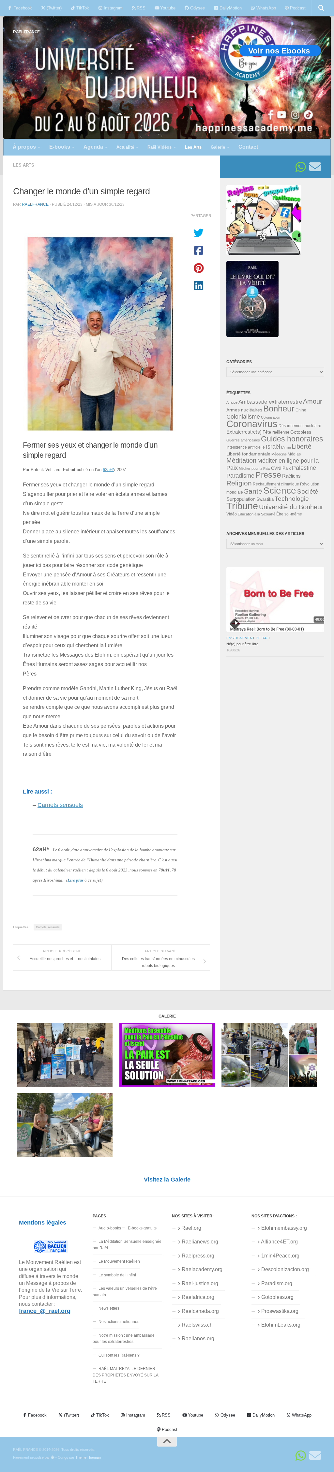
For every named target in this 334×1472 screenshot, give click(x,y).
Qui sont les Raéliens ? (119, 1355)
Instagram (112, 8)
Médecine (279, 454)
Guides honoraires (292, 439)
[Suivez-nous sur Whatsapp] (301, 167)
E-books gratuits (142, 1228)
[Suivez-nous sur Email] (315, 167)
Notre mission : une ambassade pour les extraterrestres (124, 1338)
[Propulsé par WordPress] (52, 1457)
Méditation (241, 460)
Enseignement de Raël (248, 638)
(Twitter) (53, 8)
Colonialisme (243, 416)
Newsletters (109, 1308)
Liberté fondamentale (248, 453)
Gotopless (300, 432)
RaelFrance (35, 204)
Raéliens (291, 476)
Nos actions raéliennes (119, 1321)
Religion (239, 483)
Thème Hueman (88, 1457)
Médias (294, 454)
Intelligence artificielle (245, 447)
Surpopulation (240, 499)
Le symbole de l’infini (117, 1275)
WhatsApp (265, 8)
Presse (268, 474)
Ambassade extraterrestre (270, 402)
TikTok (82, 8)
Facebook (22, 8)
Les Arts (23, 165)
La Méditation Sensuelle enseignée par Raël (127, 1244)
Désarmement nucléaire (300, 426)
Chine (301, 410)
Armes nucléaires (244, 409)
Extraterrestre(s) (244, 432)
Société (307, 491)
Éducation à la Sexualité (256, 514)
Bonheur (279, 408)
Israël (273, 446)
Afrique (231, 402)
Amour (312, 401)
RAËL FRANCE (26, 32)
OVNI (276, 468)
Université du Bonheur (291, 507)
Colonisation (270, 417)
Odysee (197, 8)
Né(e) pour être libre (242, 644)
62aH (108, 469)
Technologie (292, 498)
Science (279, 490)
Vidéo (231, 514)
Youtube (167, 8)
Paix (286, 468)
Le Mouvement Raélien (119, 1261)
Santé (253, 491)
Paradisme (240, 475)
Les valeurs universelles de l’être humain (125, 1291)
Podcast (297, 8)
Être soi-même (289, 514)
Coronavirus (252, 423)
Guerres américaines (243, 440)
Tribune (242, 506)
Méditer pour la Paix (254, 468)
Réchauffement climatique (276, 484)
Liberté (301, 446)
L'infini (286, 447)
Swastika (265, 499)
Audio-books (110, 1228)
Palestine (304, 468)
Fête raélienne (276, 432)
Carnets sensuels (60, 805)
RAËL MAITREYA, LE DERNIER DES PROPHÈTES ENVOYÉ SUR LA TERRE (126, 1375)
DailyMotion (230, 8)
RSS (140, 8)
